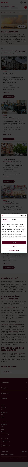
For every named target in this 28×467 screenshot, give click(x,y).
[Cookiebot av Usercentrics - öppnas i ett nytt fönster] (20, 215)
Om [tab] (23, 219)
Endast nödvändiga (14, 250)
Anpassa (13, 246)
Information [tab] (14, 219)
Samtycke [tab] (5, 219)
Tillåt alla (14, 242)
